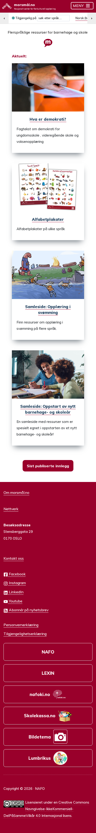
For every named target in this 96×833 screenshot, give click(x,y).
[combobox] (53, 18)
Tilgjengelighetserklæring (25, 633)
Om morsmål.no (16, 492)
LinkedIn (16, 592)
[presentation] (48, 87)
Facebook (17, 574)
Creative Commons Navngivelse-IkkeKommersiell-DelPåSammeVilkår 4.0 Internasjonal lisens (46, 809)
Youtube (15, 601)
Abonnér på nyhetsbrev (28, 610)
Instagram (17, 582)
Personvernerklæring (20, 624)
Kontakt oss (13, 558)
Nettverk (10, 508)
